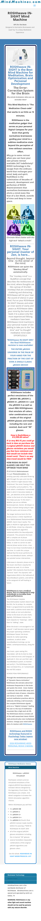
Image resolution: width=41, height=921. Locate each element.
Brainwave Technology (16, 875)
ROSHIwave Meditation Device (19, 764)
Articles (10, 882)
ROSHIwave (27, 724)
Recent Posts (12, 878)
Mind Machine (13, 767)
